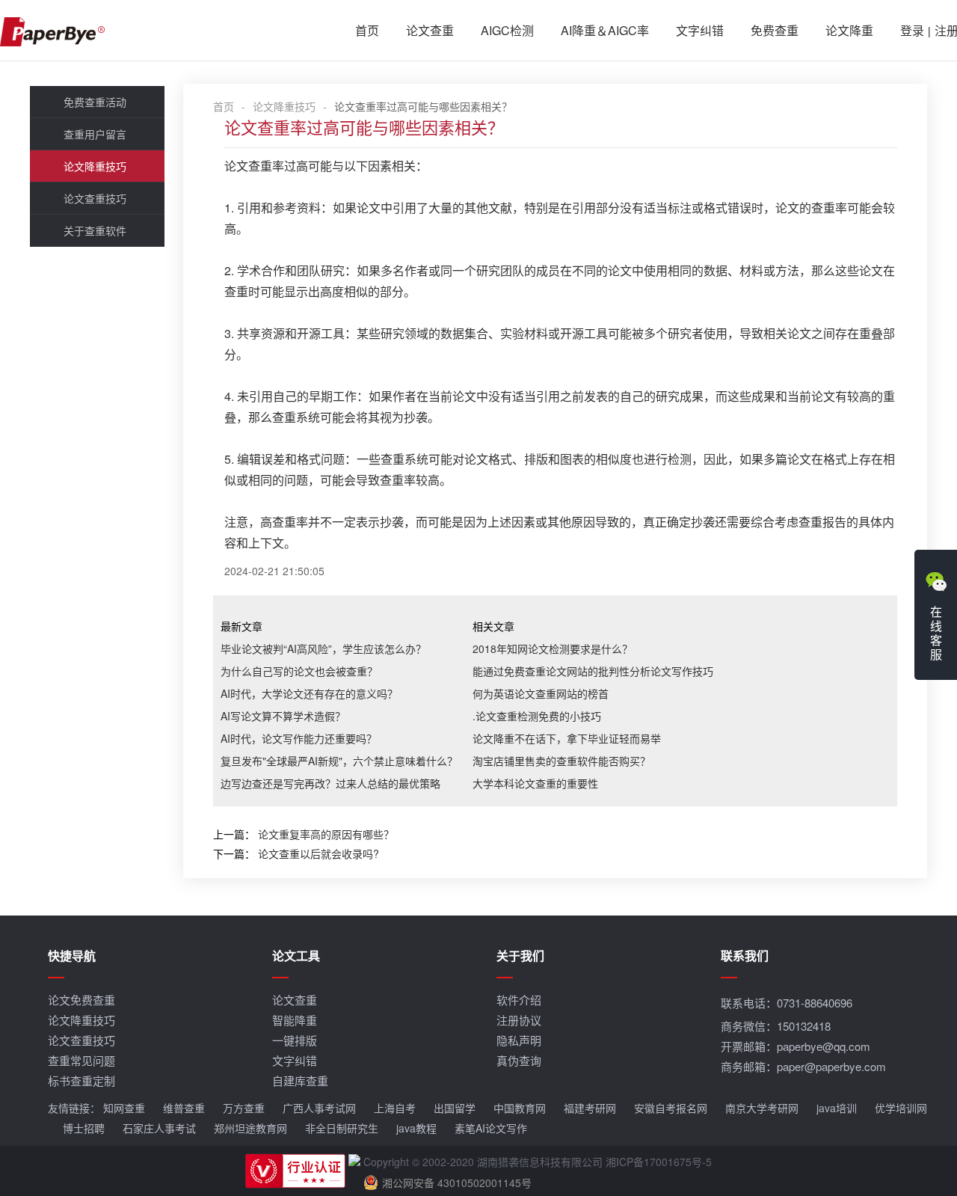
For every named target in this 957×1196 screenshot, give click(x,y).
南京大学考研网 (761, 1107)
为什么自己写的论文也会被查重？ (299, 670)
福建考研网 (590, 1107)
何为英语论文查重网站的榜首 (541, 693)
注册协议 (518, 1020)
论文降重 (849, 30)
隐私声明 (518, 1040)
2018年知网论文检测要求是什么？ (553, 648)
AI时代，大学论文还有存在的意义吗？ (309, 693)
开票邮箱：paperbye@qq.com (795, 1046)
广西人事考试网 (319, 1107)
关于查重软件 (95, 230)
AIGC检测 (507, 30)
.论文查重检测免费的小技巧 (537, 715)
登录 (912, 30)
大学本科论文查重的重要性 (535, 783)
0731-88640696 (814, 1003)
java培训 (836, 1107)
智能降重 (294, 1020)
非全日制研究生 (341, 1127)
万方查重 (244, 1107)
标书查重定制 (81, 1080)
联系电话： (786, 1003)
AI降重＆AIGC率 (605, 30)
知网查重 (124, 1107)
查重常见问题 (81, 1060)
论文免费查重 (81, 1000)
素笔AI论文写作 (491, 1127)
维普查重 (184, 1107)
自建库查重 (300, 1080)
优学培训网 (901, 1107)
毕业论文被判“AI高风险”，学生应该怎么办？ (323, 648)
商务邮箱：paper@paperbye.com (803, 1066)
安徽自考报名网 (670, 1107)
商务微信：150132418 (776, 1026)
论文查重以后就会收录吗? (318, 853)
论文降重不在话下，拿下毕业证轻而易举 (567, 738)
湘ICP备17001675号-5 (659, 1161)
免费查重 (774, 30)
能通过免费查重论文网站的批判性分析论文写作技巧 (593, 670)
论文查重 (430, 30)
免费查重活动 (95, 101)
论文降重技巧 (95, 166)
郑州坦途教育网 (250, 1127)
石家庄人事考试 (159, 1127)
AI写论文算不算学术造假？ (283, 715)
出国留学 (455, 1107)
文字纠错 (700, 30)
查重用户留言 (95, 133)
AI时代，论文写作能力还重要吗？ (299, 738)
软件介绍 (518, 1000)
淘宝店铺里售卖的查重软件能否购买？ (561, 760)
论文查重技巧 (95, 198)
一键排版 (294, 1040)
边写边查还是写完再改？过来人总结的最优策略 (330, 783)
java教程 (416, 1127)
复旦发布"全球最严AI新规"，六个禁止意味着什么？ (339, 760)
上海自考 (395, 1107)
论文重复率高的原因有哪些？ (326, 834)
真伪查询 (518, 1060)
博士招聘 (84, 1127)
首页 (367, 30)
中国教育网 (519, 1107)
